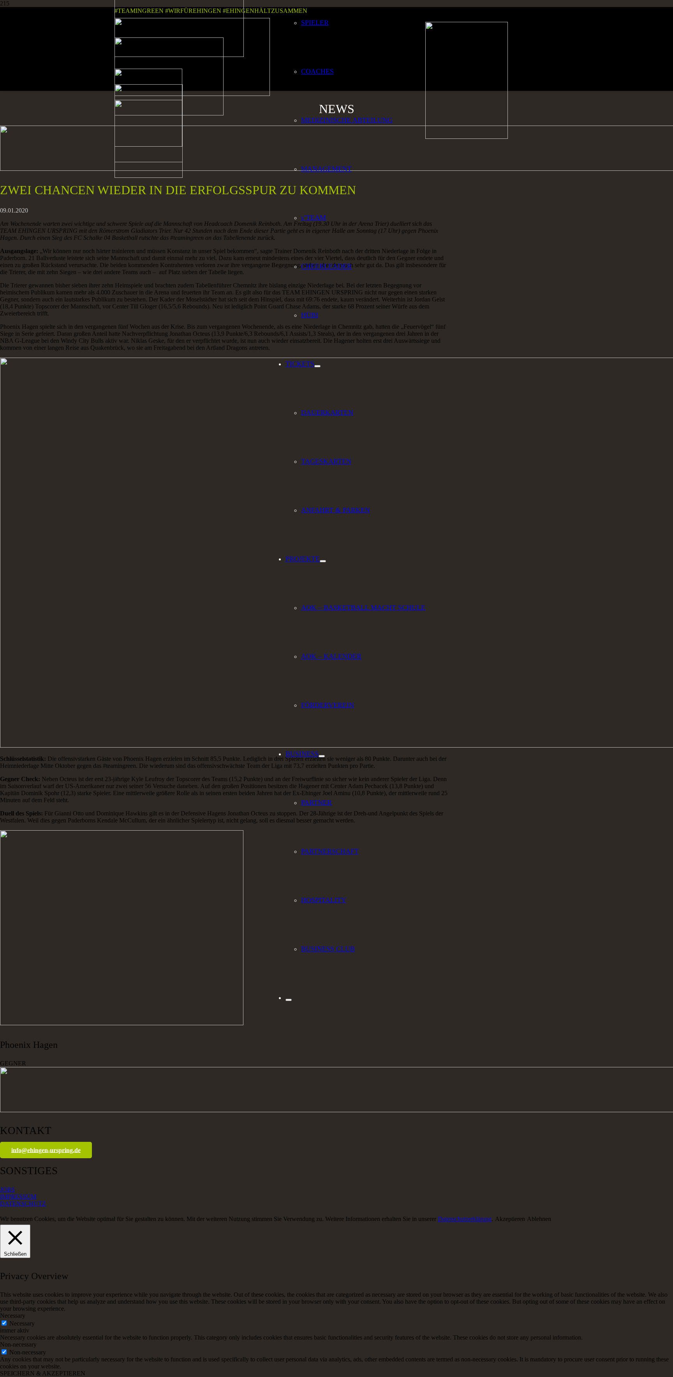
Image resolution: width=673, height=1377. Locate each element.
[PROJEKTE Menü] (323, 561)
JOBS (7, 1189)
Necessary (22, 1323)
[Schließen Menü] (288, 1000)
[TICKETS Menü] (317, 366)
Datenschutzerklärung (465, 1219)
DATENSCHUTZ (23, 1203)
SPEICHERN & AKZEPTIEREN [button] (42, 1373)
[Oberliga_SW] (149, 175)
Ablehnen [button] (539, 1219)
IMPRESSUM (18, 1196)
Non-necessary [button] (18, 1344)
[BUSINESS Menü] (322, 756)
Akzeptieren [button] (510, 1219)
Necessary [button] (12, 1315)
